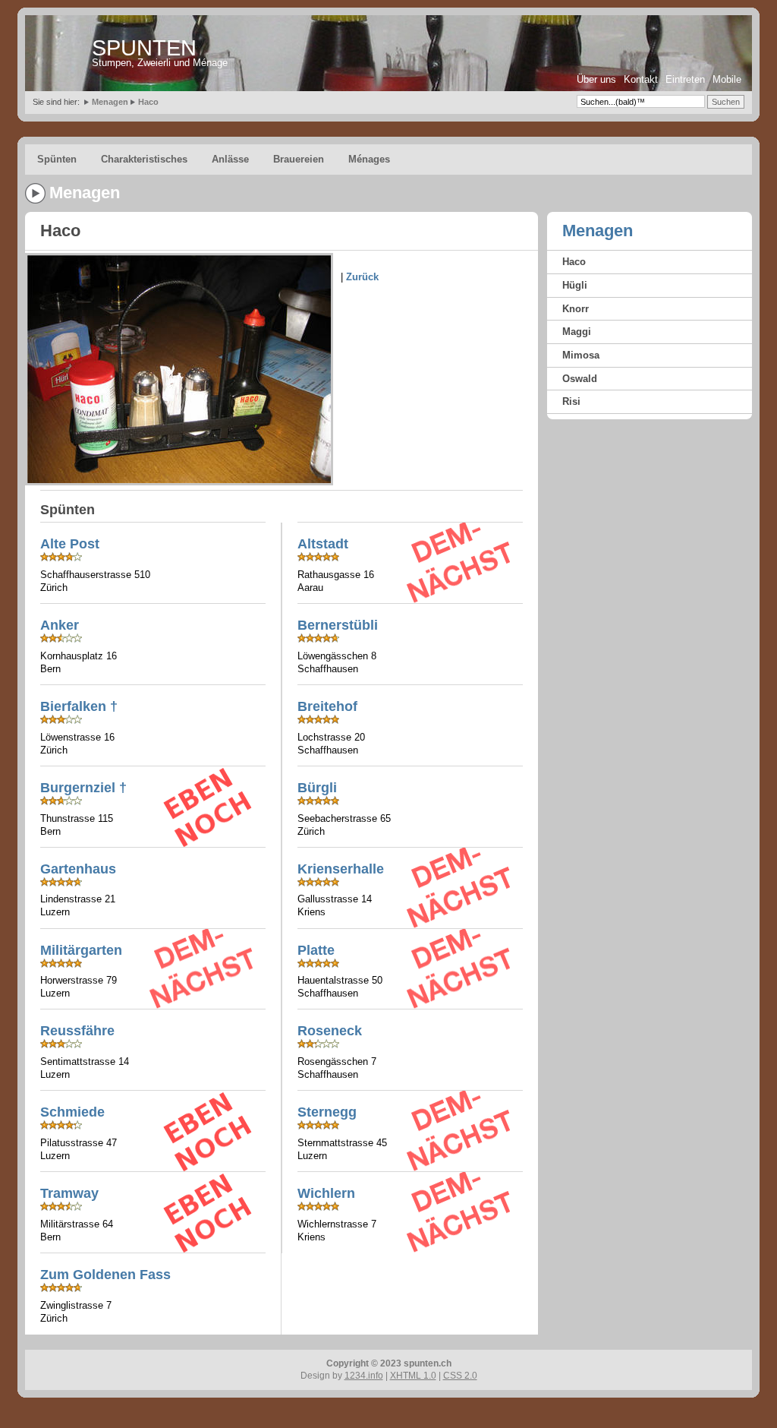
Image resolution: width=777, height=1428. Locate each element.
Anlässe (230, 159)
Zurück (362, 277)
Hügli (574, 285)
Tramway (69, 1193)
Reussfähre (77, 1030)
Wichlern (326, 1193)
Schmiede (72, 1112)
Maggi (576, 331)
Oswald (579, 378)
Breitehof (327, 706)
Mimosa (580, 355)
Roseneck (329, 1030)
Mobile (727, 79)
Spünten (57, 159)
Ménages (369, 159)
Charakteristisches (144, 159)
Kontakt (641, 79)
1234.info (363, 1375)
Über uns (596, 79)
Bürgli (317, 787)
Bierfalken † (79, 706)
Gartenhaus (78, 869)
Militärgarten (81, 950)
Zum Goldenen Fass (105, 1274)
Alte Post (69, 543)
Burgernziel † (83, 787)
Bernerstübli (337, 625)
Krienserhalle (340, 869)
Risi (571, 401)
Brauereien (298, 159)
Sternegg (327, 1112)
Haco (148, 101)
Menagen (110, 101)
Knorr (575, 308)
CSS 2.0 (460, 1375)
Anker (59, 625)
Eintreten (685, 79)
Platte (316, 950)
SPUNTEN (144, 48)
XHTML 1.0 (413, 1375)
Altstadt (322, 543)
